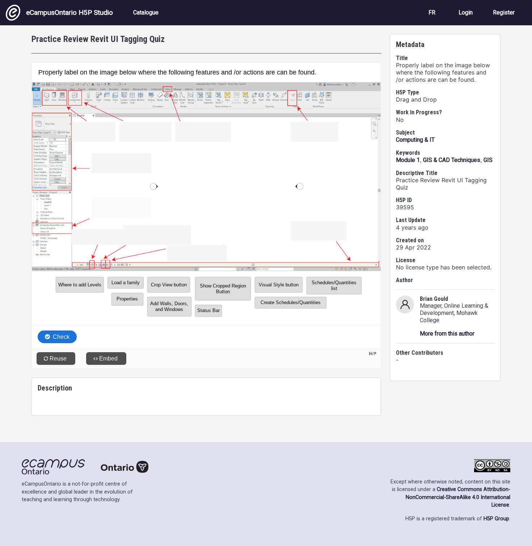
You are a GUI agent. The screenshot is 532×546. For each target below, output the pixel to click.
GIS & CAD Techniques (451, 160)
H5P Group (496, 519)
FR (431, 12)
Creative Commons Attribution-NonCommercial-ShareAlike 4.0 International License (458, 497)
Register (504, 12)
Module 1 (408, 160)
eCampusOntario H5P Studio (69, 12)
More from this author (447, 333)
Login (466, 12)
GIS (488, 160)
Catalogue (146, 12)
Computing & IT (415, 139)
